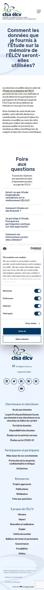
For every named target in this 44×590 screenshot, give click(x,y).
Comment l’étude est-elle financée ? (17, 209)
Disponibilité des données (22, 430)
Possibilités (22, 548)
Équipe (22, 529)
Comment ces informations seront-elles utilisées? (17, 237)
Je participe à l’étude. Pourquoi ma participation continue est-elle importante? (18, 222)
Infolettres (22, 468)
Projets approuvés (22, 484)
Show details (30, 323)
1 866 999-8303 (24, 372)
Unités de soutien (22, 534)
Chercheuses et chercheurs (22, 404)
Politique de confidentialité (13, 577)
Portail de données (22, 425)
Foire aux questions (22, 498)
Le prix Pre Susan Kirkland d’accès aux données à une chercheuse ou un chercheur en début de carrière (22, 417)
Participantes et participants (22, 450)
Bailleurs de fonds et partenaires (22, 538)
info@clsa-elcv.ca (24, 366)
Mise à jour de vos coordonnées (22, 455)
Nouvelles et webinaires (22, 524)
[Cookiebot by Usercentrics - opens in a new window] (31, 248)
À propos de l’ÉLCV (22, 509)
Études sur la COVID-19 (22, 440)
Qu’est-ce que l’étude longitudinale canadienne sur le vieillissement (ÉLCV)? (18, 196)
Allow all (22, 331)
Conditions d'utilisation (12, 582)
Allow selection (22, 339)
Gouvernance (22, 543)
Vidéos (22, 553)
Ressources (22, 478)
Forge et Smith (29, 587)
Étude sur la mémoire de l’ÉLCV (19, 91)
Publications (22, 489)
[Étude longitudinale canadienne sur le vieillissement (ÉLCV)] (19, 11)
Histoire (22, 514)
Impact (22, 519)
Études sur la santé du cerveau (22, 435)
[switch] (37, 298)
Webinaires (22, 494)
